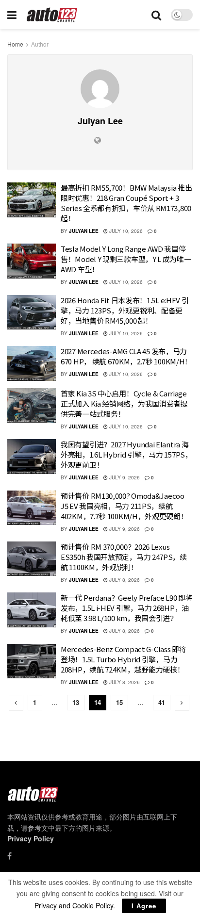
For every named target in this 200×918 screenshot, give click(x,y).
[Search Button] (156, 14)
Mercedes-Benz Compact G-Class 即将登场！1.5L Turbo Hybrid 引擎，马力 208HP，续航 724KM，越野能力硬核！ (123, 659)
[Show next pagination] (182, 703)
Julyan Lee (84, 231)
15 (119, 702)
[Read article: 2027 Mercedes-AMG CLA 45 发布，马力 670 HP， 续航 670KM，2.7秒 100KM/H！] (31, 363)
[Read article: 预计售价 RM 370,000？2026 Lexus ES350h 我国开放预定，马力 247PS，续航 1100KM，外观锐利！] (31, 558)
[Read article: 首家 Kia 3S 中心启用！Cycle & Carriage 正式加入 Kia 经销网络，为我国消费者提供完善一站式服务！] (31, 405)
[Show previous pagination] (16, 703)
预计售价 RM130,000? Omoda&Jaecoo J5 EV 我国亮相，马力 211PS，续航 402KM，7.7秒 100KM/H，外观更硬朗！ (124, 506)
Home (15, 44)
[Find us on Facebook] (9, 856)
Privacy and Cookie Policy (73, 905)
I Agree (144, 905)
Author (40, 44)
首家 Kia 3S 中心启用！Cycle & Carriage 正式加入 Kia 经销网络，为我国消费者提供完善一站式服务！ (124, 403)
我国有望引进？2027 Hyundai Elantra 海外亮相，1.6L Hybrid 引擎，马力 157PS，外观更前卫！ (126, 454)
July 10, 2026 (125, 231)
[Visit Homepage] (52, 15)
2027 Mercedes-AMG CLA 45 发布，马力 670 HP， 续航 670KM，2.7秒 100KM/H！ (126, 356)
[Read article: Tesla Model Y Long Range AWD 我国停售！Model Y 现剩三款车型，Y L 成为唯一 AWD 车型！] (31, 261)
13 (75, 702)
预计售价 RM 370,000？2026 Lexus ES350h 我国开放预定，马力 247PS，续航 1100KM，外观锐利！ (124, 556)
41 (161, 702)
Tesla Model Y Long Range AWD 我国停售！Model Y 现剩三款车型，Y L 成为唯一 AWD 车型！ (126, 259)
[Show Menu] (12, 14)
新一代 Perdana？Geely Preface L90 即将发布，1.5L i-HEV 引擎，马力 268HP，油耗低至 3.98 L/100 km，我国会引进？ (126, 607)
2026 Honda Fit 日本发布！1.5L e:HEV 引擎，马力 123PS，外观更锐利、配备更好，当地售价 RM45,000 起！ (124, 310)
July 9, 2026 (124, 477)
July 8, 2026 (124, 579)
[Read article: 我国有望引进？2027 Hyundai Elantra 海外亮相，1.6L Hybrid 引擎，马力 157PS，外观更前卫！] (31, 456)
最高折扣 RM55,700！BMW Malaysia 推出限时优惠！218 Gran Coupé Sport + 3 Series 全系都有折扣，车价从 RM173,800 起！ (126, 202)
